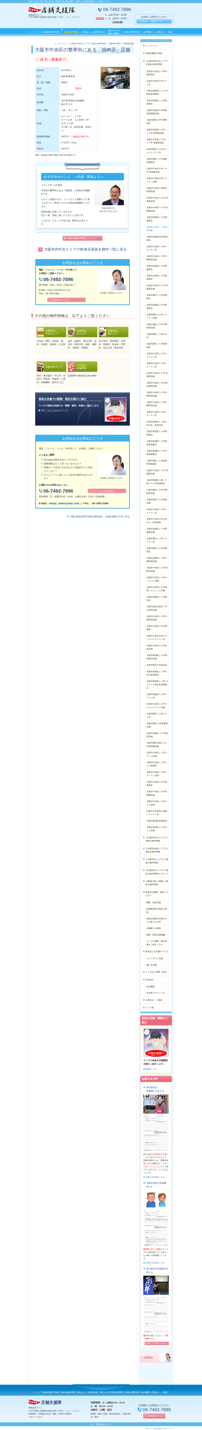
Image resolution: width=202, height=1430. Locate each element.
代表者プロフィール (155, 993)
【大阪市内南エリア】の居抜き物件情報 (157, 850)
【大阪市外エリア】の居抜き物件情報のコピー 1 (157, 872)
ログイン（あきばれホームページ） (159, 1428)
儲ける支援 (151, 965)
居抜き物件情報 (71, 32)
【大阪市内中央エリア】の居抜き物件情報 (157, 62)
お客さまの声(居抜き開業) (114, 31)
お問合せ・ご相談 (164, 32)
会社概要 (147, 32)
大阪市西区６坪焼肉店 (156, 665)
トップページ (152, 46)
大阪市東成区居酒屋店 (156, 821)
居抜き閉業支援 (131, 32)
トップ (35, 32)
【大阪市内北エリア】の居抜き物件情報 (157, 839)
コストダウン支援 (154, 958)
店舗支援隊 (51, 1402)
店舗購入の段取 (153, 928)
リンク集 (150, 1007)
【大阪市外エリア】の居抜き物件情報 (157, 861)
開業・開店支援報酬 (155, 935)
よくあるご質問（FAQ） (157, 972)
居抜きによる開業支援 (92, 32)
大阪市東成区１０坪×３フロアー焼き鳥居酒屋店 (157, 684)
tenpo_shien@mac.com (58, 290)
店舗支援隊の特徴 (51, 32)
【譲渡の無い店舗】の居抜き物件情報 (157, 883)
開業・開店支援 (153, 902)
